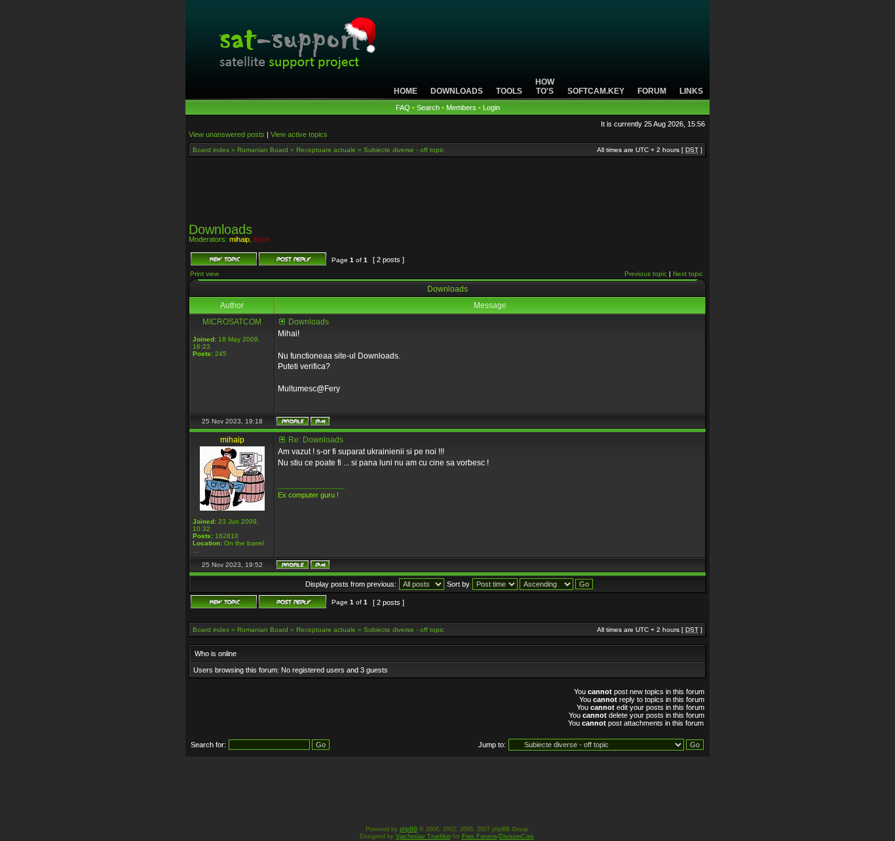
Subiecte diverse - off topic (404, 149)
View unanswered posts (227, 134)
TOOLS (509, 91)
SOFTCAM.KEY (595, 91)
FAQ (403, 107)
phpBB (408, 829)
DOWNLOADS (456, 91)
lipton (262, 239)
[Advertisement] (447, 194)
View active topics (299, 134)
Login (491, 107)
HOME (405, 91)
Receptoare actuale (326, 149)
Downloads (220, 229)
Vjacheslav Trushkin (423, 836)
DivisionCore (516, 836)
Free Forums (479, 836)
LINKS (691, 91)
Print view (204, 273)
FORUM (652, 91)
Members (461, 107)
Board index (211, 149)
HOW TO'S (544, 86)
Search (428, 107)
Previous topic (645, 273)
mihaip (239, 239)
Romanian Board (262, 149)
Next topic (688, 273)
